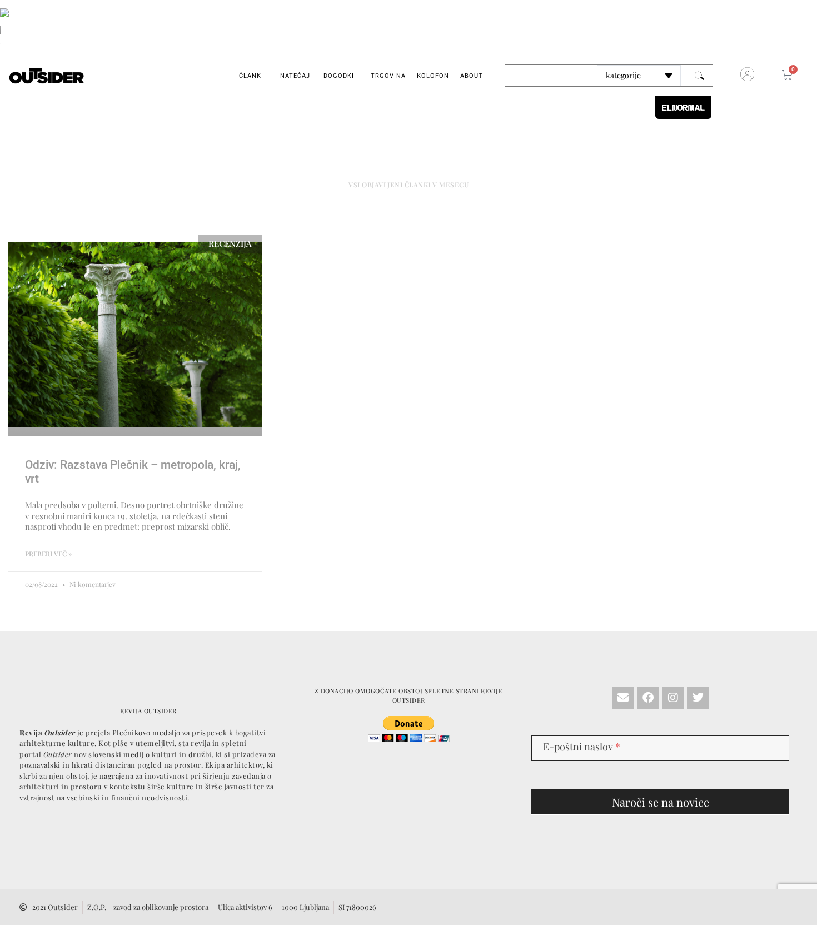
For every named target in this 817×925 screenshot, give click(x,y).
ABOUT (471, 75)
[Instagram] (673, 698)
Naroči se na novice (660, 801)
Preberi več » (48, 553)
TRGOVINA (388, 75)
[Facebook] (648, 698)
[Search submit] (699, 76)
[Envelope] (623, 698)
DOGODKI (338, 75)
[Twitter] (698, 698)
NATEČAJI (296, 75)
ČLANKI (251, 75)
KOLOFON (433, 75)
